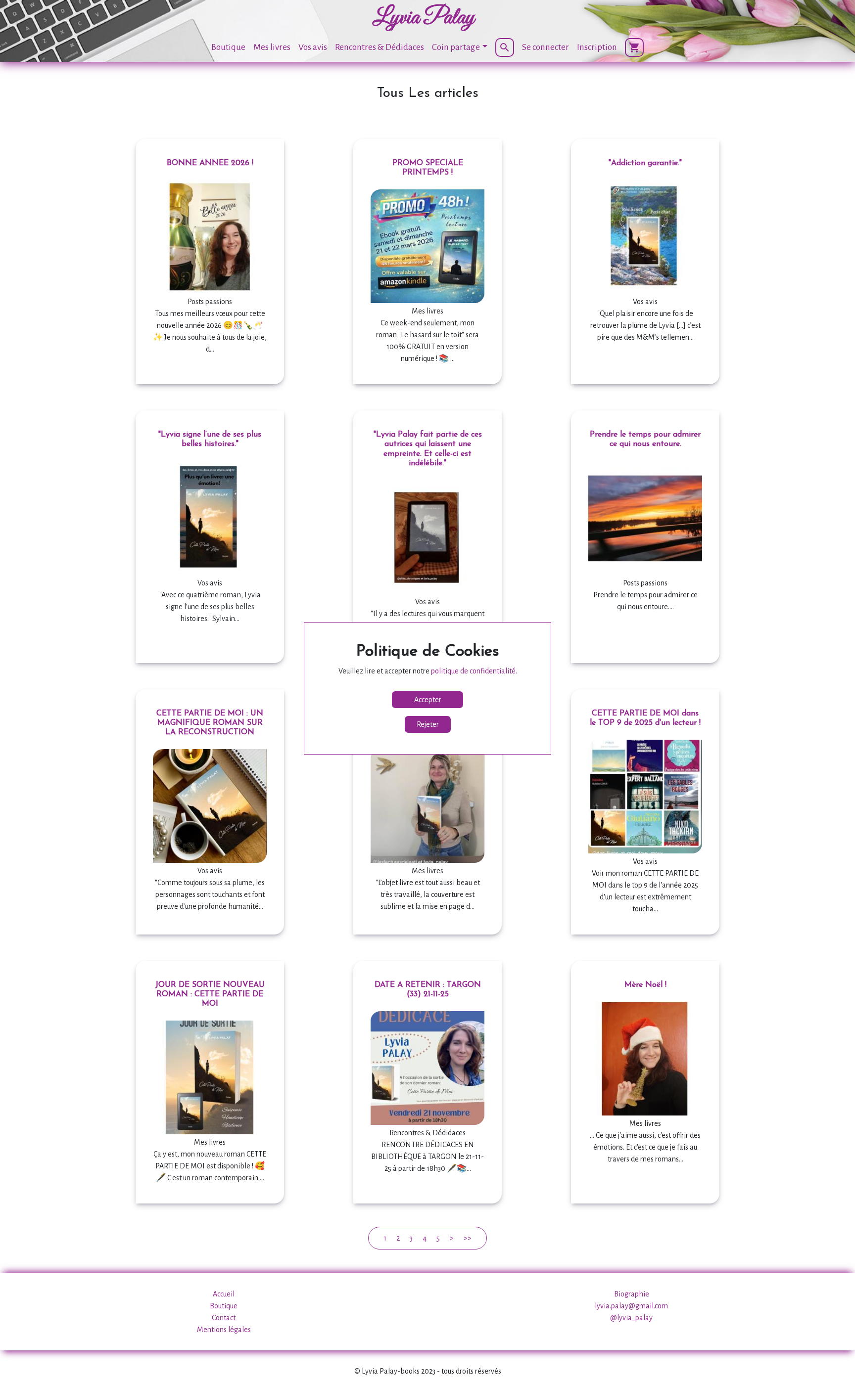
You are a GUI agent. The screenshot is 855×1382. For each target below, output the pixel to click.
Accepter (427, 700)
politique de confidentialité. (474, 671)
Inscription (597, 47)
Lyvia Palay (424, 18)
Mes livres (271, 47)
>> (468, 1238)
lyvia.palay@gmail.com (631, 1306)
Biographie (631, 1294)
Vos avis (312, 47)
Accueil (224, 1294)
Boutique (228, 47)
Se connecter (545, 47)
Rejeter (428, 724)
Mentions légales (224, 1330)
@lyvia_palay (631, 1318)
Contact (224, 1318)
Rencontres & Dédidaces (379, 47)
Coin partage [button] (456, 47)
